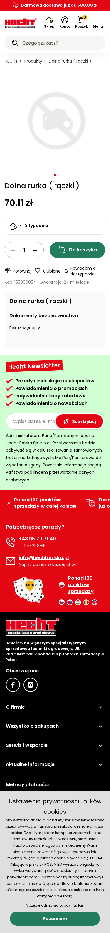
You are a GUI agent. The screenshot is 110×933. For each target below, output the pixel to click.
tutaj (78, 905)
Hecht (11, 61)
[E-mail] (10, 561)
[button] (98, 22)
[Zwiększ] (35, 250)
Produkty (33, 61)
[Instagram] (30, 685)
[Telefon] (10, 542)
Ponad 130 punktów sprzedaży (81, 585)
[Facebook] (13, 685)
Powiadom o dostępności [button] (83, 271)
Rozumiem (55, 919)
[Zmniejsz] (13, 250)
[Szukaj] (15, 43)
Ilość (24, 249)
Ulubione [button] (52, 271)
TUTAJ (95, 857)
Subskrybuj (84, 421)
